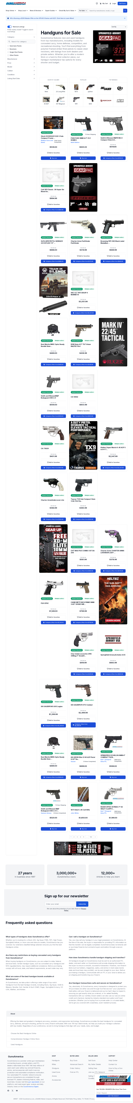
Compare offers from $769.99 (84, 622)
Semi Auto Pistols (16, 46)
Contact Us (113, 1064)
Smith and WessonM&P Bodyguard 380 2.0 (50, 397)
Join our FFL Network (96, 1072)
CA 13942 (74, 397)
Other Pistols (14, 55)
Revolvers (13, 49)
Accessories (56, 1080)
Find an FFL (74, 1072)
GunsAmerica (15, 1056)
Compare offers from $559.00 (54, 416)
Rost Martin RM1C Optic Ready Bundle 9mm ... (52, 345)
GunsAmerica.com (28, 1099)
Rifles (54, 1064)
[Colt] (120, 88)
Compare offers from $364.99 (54, 519)
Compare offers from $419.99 (84, 674)
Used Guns (56, 1072)
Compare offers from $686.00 (54, 261)
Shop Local (22, 10)
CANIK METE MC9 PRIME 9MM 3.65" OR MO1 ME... (82, 603)
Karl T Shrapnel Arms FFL (106, 760)
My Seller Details (94, 1064)
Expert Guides (50, 10)
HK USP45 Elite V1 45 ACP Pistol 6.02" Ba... (83, 758)
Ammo (54, 1076)
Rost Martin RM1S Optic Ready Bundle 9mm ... (52, 758)
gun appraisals (33, 1082)
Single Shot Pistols (16, 52)
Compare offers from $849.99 (114, 261)
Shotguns (55, 1068)
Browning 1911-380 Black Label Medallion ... (112, 242)
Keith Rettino (75, 142)
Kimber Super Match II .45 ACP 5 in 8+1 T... (113, 448)
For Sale (82, 10)
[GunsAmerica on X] (13, 1091)
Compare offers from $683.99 (114, 674)
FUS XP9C (45, 603)
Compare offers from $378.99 (114, 571)
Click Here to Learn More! (65, 18)
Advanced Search (76, 1064)
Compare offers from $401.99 (54, 467)
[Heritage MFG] (106, 101)
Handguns (55, 1060)
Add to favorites (56, 153)
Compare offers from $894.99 (54, 209)
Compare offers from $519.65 (114, 158)
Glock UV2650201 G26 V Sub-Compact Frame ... (52, 137)
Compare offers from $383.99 (84, 519)
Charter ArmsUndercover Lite (52, 500)
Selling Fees (92, 1068)
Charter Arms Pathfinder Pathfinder (80, 242)
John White (75, 813)
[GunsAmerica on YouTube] (17, 1091)
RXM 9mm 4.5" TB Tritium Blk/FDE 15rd (81, 345)
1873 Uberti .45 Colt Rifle (80, 810)
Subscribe (82, 904)
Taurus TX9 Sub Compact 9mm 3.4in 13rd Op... (83, 500)
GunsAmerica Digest (30, 1087)
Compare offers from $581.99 (84, 571)
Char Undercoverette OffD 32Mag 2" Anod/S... (81, 655)
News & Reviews (35, 10)
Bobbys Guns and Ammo (47, 141)
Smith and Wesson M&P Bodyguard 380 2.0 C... (50, 810)
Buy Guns (73, 1060)
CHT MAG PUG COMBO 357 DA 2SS (83, 552)
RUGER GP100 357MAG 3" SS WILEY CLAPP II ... (112, 808)
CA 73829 (45, 448)
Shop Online (10, 10)
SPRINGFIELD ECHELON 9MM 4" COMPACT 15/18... (113, 756)
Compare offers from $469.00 (54, 364)
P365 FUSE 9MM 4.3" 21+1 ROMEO (81, 139)
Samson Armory (46, 813)
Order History (75, 1068)
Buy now (54, 158)
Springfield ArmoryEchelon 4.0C (113, 655)
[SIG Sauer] (106, 88)
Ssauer (73, 761)
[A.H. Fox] (120, 101)
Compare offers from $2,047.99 (114, 467)
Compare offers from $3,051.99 (84, 313)
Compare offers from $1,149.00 (54, 622)
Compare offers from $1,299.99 (54, 725)
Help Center (113, 1060)
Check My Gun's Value (66, 10)
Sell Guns (122, 3)
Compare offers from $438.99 (84, 364)
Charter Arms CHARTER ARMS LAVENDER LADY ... (112, 552)
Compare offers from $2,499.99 (81, 724)
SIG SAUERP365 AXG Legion (52, 706)
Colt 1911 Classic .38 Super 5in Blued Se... (52, 190)
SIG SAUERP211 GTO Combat (82, 705)
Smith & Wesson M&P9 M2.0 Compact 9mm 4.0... (111, 139)
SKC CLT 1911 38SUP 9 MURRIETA (79, 294)
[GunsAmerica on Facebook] (8, 1091)
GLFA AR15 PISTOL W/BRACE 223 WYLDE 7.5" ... (52, 242)
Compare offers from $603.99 (84, 416)
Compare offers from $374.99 (84, 261)
